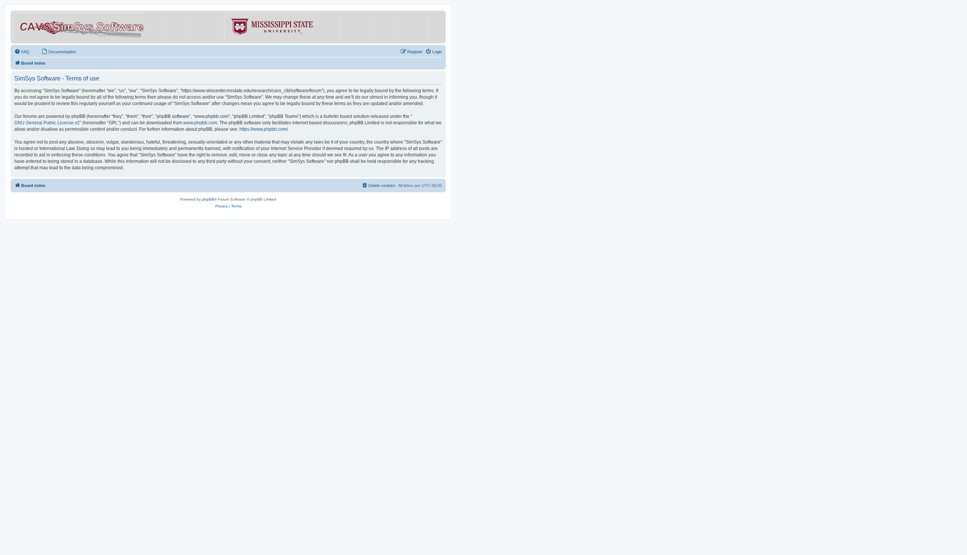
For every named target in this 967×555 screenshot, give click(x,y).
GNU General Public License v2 (47, 122)
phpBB (208, 199)
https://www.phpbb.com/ (263, 129)
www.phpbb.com (200, 122)
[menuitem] (21, 51)
